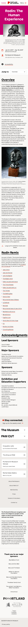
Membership (14, 489)
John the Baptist (7, 275)
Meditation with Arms (9, 311)
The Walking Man (7, 293)
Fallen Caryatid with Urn (9, 287)
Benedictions (6, 314)
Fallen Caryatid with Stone (10, 281)
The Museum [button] (10, 430)
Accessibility (9, 64)
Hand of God (6, 296)
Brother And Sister (8, 326)
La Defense (6, 302)
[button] (14, 162)
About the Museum (14, 481)
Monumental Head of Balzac (11, 299)
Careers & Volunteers (14, 498)
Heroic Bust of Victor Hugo (10, 320)
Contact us (14, 502)
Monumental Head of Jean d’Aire (12, 308)
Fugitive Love (6, 317)
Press (14, 494)
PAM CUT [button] (7, 436)
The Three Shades (8, 284)
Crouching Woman (8, 329)
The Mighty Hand (8, 278)
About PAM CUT (14, 485)
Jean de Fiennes (7, 272)
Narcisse (5, 305)
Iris (4, 323)
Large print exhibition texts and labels (15, 246)
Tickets (3, 3)
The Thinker (6, 290)
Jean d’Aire (6, 269)
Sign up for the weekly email (12, 423)
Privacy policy (6, 624)
